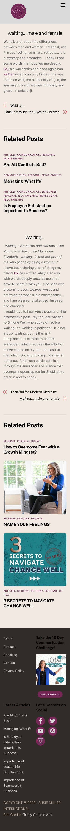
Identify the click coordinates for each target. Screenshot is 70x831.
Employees (49, 191)
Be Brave (10, 440)
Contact (9, 663)
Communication (28, 154)
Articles (10, 154)
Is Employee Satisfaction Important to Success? (27, 208)
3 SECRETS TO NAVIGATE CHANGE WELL (29, 603)
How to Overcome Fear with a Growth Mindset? (31, 449)
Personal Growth (30, 440)
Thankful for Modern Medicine (33, 392)
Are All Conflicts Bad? (25, 164)
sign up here (48, 694)
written (9, 74)
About (8, 639)
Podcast (9, 647)
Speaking (10, 655)
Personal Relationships (45, 175)
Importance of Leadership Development (14, 766)
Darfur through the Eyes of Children (32, 112)
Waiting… (17, 105)
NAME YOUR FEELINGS (27, 524)
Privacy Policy (14, 671)
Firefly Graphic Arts (37, 815)
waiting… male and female (35, 33)
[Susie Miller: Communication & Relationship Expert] (18, 19)
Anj (6, 69)
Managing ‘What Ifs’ (23, 181)
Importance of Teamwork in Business (14, 785)
